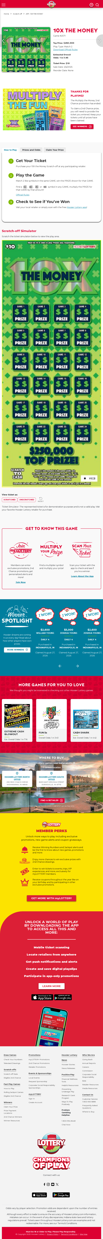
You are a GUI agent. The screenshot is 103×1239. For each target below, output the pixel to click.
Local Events (34, 1078)
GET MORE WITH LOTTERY (51, 898)
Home (6, 14)
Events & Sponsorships (40, 1073)
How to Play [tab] (10, 150)
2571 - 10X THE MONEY (34, 14)
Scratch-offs (10, 1070)
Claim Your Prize (11, 1107)
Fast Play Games (12, 1084)
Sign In (32, 1099)
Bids (84, 1081)
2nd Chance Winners (13, 1117)
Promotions (34, 1055)
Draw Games (10, 1055)
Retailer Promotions (37, 1067)
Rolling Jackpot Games (13, 1092)
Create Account (35, 1102)
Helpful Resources (70, 1085)
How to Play (9, 1088)
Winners (8, 1102)
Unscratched (26, 500)
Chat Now (66, 1125)
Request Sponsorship (38, 1081)
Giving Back (87, 1059)
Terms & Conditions (69, 1234)
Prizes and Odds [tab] (31, 150)
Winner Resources (12, 1121)
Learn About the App (82, 576)
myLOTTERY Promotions (39, 1059)
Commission (87, 1071)
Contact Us (87, 1095)
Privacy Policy (52, 1234)
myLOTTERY (35, 1094)
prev (59, 666)
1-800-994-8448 (68, 1121)
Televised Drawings (12, 1063)
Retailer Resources (90, 1085)
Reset (41, 501)
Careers (85, 1067)
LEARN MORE (51, 986)
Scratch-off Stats (11, 1074)
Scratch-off (17, 14)
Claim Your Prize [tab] (55, 150)
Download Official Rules (65, 49)
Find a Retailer (49, 800)
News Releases (68, 1068)
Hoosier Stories (68, 1064)
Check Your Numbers (13, 1059)
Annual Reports (89, 1063)
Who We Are (88, 1055)
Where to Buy (88, 1112)
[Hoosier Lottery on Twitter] (57, 1184)
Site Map (83, 1234)
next (77, 666)
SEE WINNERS (80, 126)
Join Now (21, 582)
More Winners (15, 650)
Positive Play (68, 1075)
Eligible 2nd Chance (12, 1078)
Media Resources (89, 1088)
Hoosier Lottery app (77, 207)
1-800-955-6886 (89, 1102)
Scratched (10, 500)
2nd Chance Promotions (39, 1063)
